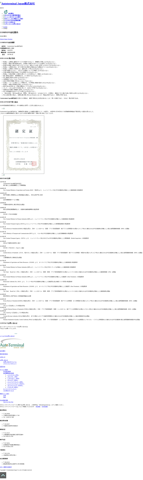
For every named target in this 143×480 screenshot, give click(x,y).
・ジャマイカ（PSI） (13, 375)
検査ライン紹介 (4, 393)
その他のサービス (8, 390)
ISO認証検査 (7, 371)
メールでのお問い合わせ (7, 336)
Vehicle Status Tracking (6, 39)
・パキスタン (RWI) (13, 378)
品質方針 (2, 366)
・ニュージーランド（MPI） (15, 382)
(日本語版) (45, 406)
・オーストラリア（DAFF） (15, 385)
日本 (4, 395)
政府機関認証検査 (8, 373)
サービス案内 (4, 369)
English (5, 27)
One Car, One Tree (8, 402)
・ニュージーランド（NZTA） (16, 383)
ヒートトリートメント (10, 389)
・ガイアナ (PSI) (12, 376)
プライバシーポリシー (10, 363)
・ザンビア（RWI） (12, 380)
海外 (4, 397)
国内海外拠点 (4, 354)
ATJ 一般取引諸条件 (6, 467)
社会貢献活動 (4, 400)
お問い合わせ (4, 360)
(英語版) (38, 406)
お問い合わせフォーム (10, 362)
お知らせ (2, 357)
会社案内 (2, 351)
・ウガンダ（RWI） (12, 387)
